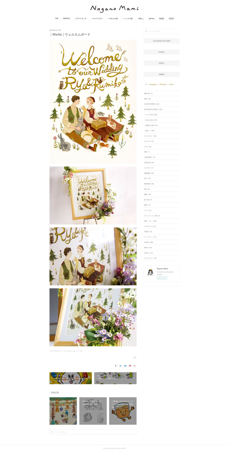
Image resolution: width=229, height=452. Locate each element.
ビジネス (149, 168)
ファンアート (150, 237)
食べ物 (148, 200)
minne (171, 84)
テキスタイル (150, 226)
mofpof (148, 242)
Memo (148, 247)
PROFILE (66, 18)
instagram (153, 84)
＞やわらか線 (113, 18)
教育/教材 (149, 184)
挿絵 (147, 99)
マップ (147, 210)
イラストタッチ (80, 18)
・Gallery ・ (161, 52)
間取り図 (148, 93)
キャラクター (150, 136)
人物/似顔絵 (149, 157)
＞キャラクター (97, 18)
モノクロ (149, 141)
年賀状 (148, 231)
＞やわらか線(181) (67, 351)
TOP (56, 18)
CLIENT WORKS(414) (55, 351)
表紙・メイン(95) (77, 351)
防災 (147, 189)
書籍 (147, 205)
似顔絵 (161, 18)
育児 (147, 178)
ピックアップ (150, 258)
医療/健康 (149, 173)
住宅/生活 (149, 162)
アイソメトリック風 (152, 216)
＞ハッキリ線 (127, 18)
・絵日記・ (161, 63)
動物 (147, 194)
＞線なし (140, 18)
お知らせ (148, 253)
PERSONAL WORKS (153, 109)
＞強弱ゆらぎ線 (151, 125)
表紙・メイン (150, 221)
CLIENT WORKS (151, 104)
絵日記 (171, 18)
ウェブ (147, 146)
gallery (151, 18)
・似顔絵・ (161, 74)
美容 (147, 152)
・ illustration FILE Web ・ (161, 41)
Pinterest (163, 84)
